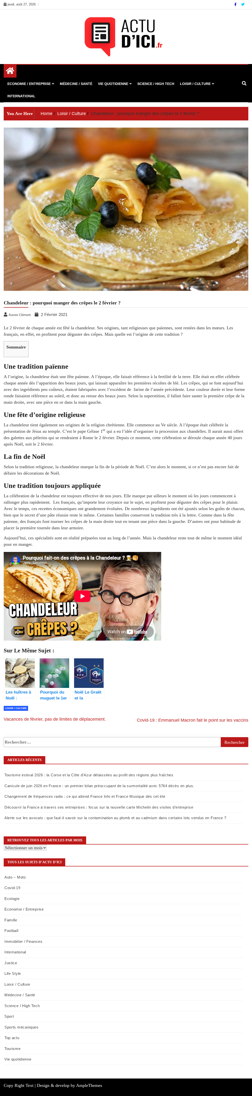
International (21, 96)
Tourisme (12, 1048)
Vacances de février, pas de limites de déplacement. (55, 719)
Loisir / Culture (195, 84)
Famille (10, 920)
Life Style (12, 973)
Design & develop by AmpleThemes (69, 1085)
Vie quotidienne (113, 84)
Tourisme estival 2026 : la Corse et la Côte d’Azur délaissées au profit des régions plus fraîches (88, 775)
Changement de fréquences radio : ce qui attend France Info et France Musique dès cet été (84, 796)
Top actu (11, 1038)
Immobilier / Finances (23, 941)
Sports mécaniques (21, 1027)
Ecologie (12, 899)
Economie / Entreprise (29, 84)
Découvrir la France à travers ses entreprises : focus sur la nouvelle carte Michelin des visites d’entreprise (98, 807)
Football (11, 931)
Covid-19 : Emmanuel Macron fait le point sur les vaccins (192, 720)
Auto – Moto (15, 877)
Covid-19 (12, 888)
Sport (9, 1016)
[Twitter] (243, 4)
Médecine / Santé (76, 84)
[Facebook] (235, 4)
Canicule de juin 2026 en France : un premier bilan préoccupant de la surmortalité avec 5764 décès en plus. (99, 786)
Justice (10, 963)
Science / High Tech (155, 84)
